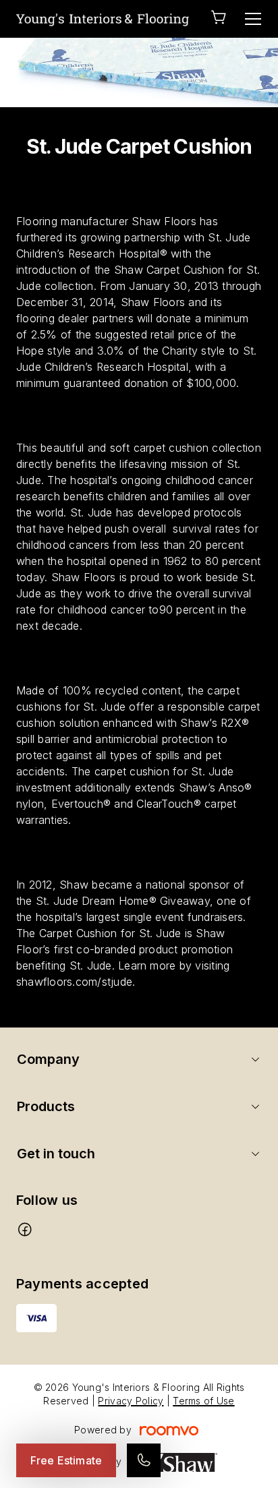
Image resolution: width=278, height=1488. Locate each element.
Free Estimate (66, 1460)
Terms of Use (203, 1400)
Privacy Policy (130, 1400)
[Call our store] (144, 1460)
